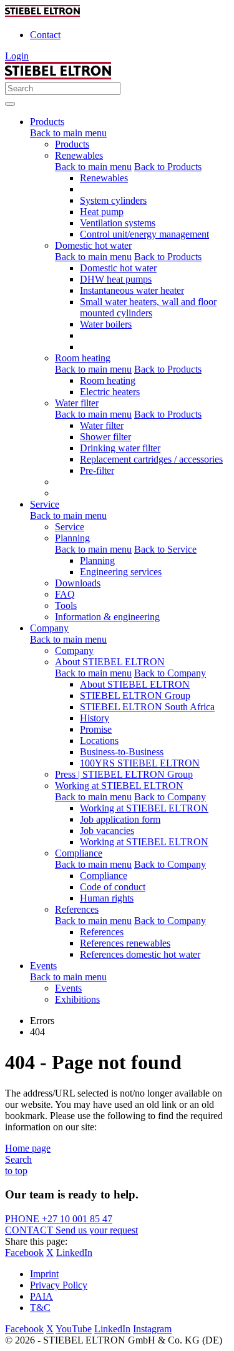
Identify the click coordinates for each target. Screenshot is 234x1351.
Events (68, 988)
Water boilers (106, 324)
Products (72, 144)
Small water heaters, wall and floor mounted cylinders (148, 307)
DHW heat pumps (116, 279)
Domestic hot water (93, 245)
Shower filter (105, 436)
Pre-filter (97, 470)
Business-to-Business (121, 751)
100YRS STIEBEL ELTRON (140, 763)
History (94, 718)
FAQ (65, 594)
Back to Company (170, 673)
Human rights (107, 898)
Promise (96, 729)
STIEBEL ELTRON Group (135, 695)
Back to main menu (68, 133)
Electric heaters (110, 391)
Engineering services (121, 571)
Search (18, 1159)
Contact (45, 34)
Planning (72, 538)
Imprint (44, 1273)
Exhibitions (77, 999)
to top (16, 1170)
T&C (40, 1307)
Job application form (120, 819)
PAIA (41, 1296)
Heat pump (102, 211)
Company (74, 650)
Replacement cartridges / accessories (151, 459)
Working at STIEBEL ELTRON (119, 785)
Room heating (82, 358)
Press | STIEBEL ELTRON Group (124, 774)
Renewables (79, 155)
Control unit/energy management (144, 234)
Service (69, 526)
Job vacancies (107, 830)
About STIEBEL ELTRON (110, 661)
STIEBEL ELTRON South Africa (147, 706)
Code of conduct (112, 886)
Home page (28, 1148)
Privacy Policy (58, 1285)
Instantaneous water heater (132, 290)
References (77, 909)
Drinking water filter (120, 448)
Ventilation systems (117, 223)
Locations (99, 740)
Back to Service (165, 549)
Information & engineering (107, 616)
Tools (66, 605)
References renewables (125, 943)
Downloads (77, 583)
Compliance (78, 853)
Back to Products (168, 166)
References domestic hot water (140, 954)
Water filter (77, 403)
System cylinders (113, 200)
